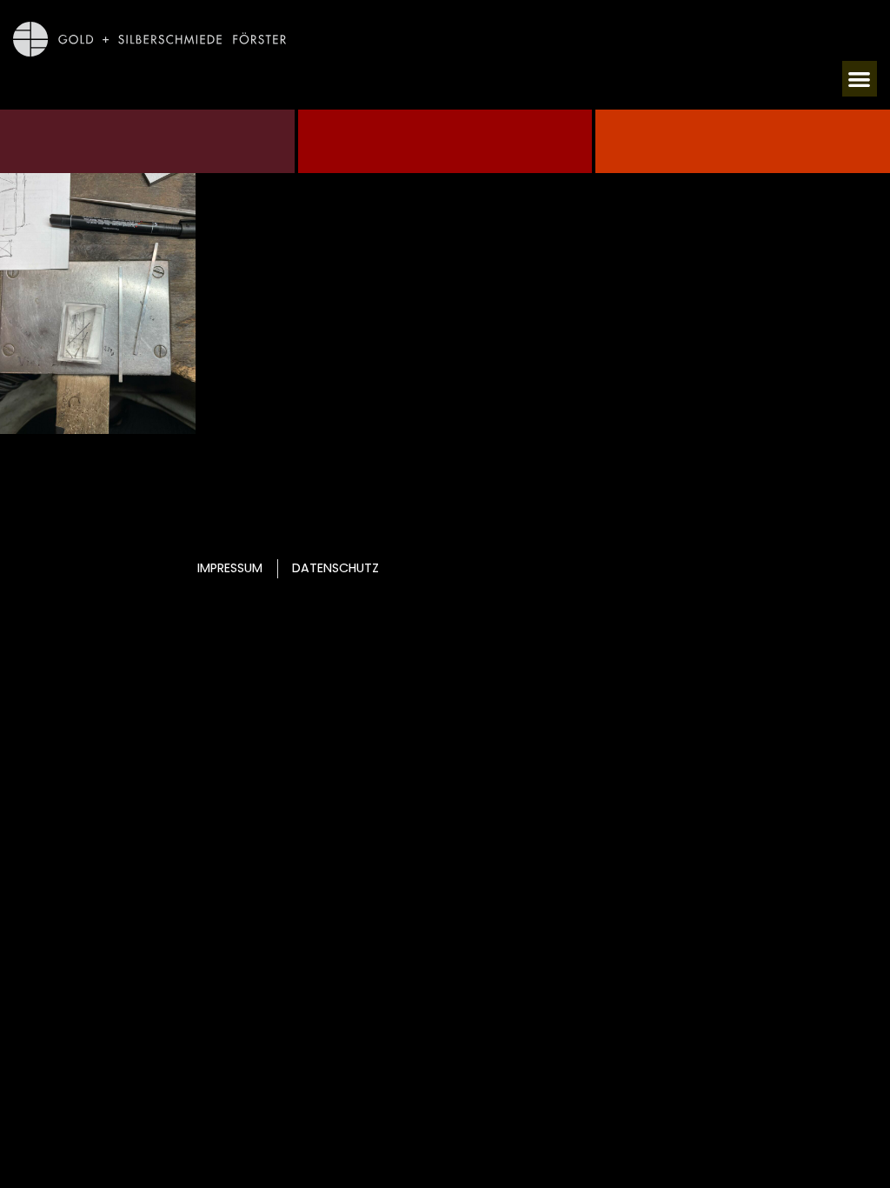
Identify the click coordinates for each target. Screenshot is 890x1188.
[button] (860, 79)
